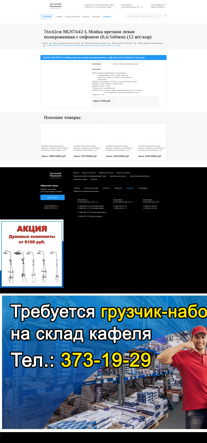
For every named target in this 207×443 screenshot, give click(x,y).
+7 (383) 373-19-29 (84, 216)
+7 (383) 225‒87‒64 (150, 208)
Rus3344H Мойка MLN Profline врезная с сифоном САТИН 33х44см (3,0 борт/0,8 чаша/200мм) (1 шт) (87, 148)
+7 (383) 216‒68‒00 (150, 206)
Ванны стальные (89, 173)
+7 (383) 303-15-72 (91, 5)
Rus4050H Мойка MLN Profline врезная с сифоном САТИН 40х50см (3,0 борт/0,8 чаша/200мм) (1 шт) (151, 148)
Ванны (76, 173)
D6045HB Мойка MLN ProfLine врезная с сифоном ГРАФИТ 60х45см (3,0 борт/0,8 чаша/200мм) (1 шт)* (54, 148)
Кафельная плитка (106, 173)
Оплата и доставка (72, 16)
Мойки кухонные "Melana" (122, 43)
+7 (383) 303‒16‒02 (84, 206)
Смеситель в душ (80, 179)
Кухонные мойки (123, 173)
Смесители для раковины (140, 176)
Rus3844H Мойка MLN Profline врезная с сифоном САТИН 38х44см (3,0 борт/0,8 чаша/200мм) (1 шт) (119, 148)
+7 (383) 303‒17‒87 (84, 208)
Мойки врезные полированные (150, 43)
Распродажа (142, 188)
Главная (59, 16)
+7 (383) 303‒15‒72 (84, 212)
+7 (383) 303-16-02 (91, 7)
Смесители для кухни (117, 176)
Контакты (86, 16)
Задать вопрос (52, 197)
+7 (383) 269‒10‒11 (120, 208)
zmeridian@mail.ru (158, 5)
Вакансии (96, 16)
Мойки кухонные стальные (96, 43)
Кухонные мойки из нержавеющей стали (90, 176)
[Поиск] (160, 16)
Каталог (47, 16)
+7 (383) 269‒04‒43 (120, 206)
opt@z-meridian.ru (158, 7)
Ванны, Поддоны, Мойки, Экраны (66, 43)
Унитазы (93, 179)
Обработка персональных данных (86, 191)
